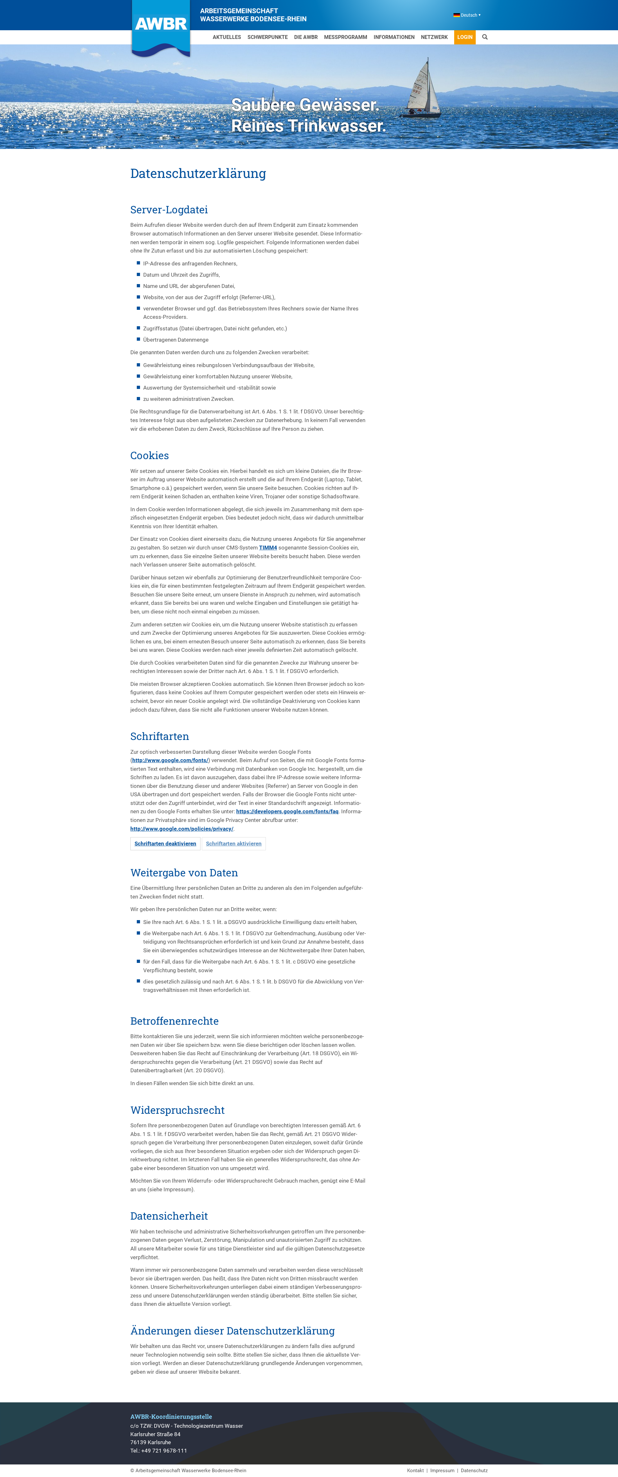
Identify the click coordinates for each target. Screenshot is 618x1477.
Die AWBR (306, 37)
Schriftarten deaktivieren (165, 843)
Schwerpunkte (268, 37)
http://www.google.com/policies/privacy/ (181, 829)
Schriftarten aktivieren (234, 843)
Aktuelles (227, 37)
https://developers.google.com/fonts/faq (287, 811)
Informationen (394, 37)
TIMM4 (268, 547)
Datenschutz (474, 1470)
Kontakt (415, 1470)
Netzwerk (434, 37)
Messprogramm (345, 37)
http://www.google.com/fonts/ (170, 760)
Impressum (442, 1470)
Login (465, 37)
